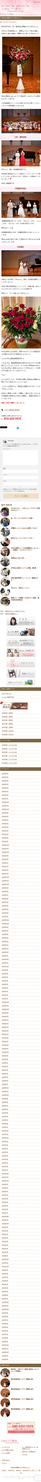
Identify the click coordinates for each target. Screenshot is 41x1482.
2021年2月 (5, 995)
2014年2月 (5, 1295)
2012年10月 (5, 1352)
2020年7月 (5, 1020)
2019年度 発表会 (7, 713)
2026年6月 (5, 780)
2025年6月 (5, 823)
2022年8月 (5, 930)
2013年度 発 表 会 (8, 734)
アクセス (24, 1454)
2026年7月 (5, 777)
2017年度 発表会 (7, 720)
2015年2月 (5, 1252)
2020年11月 (5, 1005)
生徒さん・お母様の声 (28, 1451)
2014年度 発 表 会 (8, 731)
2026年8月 (5, 773)
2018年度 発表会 (7, 716)
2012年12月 (5, 1345)
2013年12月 (5, 1302)
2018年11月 (5, 1091)
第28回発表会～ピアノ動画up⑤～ (22, 1379)
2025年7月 (5, 820)
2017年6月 (5, 1152)
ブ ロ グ (4, 1463)
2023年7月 (5, 895)
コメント (6, 449)
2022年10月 (5, 923)
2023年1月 (5, 916)
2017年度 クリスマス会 (9, 752)
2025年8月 (5, 816)
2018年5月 (5, 1113)
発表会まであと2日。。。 (20, 558)
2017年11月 (5, 1134)
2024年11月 (5, 848)
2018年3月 (5, 1120)
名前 (4, 468)
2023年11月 (5, 880)
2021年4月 (5, 988)
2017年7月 (5, 1148)
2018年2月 (5, 1123)
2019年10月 (5, 1052)
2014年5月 (5, 1284)
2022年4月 (5, 945)
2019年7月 (5, 1063)
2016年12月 (5, 1173)
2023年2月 (5, 913)
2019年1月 (5, 1084)
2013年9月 (5, 1313)
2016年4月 (5, 1202)
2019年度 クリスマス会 (9, 745)
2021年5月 (5, 984)
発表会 (17, 410)
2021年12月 (5, 959)
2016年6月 (5, 1195)
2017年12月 (5, 1130)
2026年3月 (5, 791)
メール (5, 475)
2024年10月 (5, 852)
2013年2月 (5, 1338)
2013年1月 (5, 1341)
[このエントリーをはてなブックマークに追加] (18, 427)
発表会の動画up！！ (11, 614)
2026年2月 (5, 795)
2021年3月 (5, 991)
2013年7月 (5, 1320)
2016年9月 (5, 1184)
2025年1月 (5, 841)
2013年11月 (5, 1306)
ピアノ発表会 (9, 410)
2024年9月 (5, 855)
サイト (5, 481)
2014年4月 (5, 1288)
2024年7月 (5, 863)
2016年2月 (5, 1209)
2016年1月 (5, 1213)
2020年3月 (5, 1034)
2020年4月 (5, 1030)
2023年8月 (5, 891)
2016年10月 (5, 1181)
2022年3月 (5, 948)
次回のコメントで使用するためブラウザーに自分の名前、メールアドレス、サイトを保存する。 (20, 490)
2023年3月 (5, 909)
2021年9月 (5, 970)
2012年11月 (5, 1348)
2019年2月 (5, 1080)
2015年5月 (5, 1241)
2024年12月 (5, 845)
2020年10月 (5, 1009)
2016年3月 (5, 1206)
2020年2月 (5, 1038)
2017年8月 (5, 1145)
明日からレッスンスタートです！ (22, 538)
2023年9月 (5, 888)
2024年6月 (5, 866)
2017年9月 (5, 1141)
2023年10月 (5, 884)
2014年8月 (5, 1273)
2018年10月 (5, 1095)
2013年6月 (5, 1323)
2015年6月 (5, 1238)
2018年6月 (5, 1109)
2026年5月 (5, 784)
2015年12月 (5, 1216)
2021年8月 (5, 973)
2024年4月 (5, 870)
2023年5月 (5, 902)
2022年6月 (5, 938)
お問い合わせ (6, 1460)
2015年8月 (5, 1231)
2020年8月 (5, 1016)
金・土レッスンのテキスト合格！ (22, 518)
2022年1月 (5, 955)
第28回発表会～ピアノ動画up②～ (22, 1409)
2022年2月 (5, 952)
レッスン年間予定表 (8, 697)
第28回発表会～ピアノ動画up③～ (22, 1399)
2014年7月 (5, 1277)
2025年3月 (5, 834)
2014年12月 (5, 1259)
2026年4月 (5, 788)
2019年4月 (5, 1073)
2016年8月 (5, 1188)
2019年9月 (5, 1055)
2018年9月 (5, 1098)
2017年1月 (5, 1170)
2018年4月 (5, 1116)
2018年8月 (5, 1102)
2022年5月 (5, 941)
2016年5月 (5, 1198)
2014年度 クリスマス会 (9, 763)
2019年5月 (5, 1070)
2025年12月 (5, 802)
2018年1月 (5, 1127)
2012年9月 (5, 1356)
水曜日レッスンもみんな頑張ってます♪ (24, 528)
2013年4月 (5, 1331)
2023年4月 (5, 905)
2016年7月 (5, 1191)
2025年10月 (5, 809)
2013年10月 (5, 1309)
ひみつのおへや (6, 693)
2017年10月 (5, 1138)
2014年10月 (5, 1266)
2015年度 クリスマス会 (9, 759)
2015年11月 (5, 1220)
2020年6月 (5, 1023)
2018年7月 (5, 1105)
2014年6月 (5, 1281)
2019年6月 (5, 1066)
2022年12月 (5, 920)
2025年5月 (5, 827)
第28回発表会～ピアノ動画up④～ (22, 1389)
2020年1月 (5, 1041)
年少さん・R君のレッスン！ (20, 588)
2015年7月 (5, 1234)
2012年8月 (5, 1359)
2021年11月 (5, 963)
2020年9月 (5, 1013)
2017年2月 (5, 1166)
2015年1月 (5, 1256)
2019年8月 (5, 1059)
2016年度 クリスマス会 (9, 756)
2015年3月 (5, 1248)
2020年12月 (5, 1002)
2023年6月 (5, 898)
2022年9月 (5, 927)
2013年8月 (5, 1316)
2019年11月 (5, 1048)
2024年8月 (5, 859)
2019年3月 (5, 1077)
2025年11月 (5, 805)
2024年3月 (5, 873)
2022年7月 (5, 934)
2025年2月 (5, 838)
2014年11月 (5, 1263)
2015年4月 (5, 1245)
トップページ (6, 1447)
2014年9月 (5, 1270)
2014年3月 (5, 1291)
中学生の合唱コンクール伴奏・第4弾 (23, 568)
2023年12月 (5, 877)
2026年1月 (5, 798)
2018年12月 (5, 1088)
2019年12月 (5, 1045)
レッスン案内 (6, 1453)
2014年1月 (5, 1298)
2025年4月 (5, 830)
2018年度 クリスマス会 (9, 748)
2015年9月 (5, 1227)
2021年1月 (5, 998)
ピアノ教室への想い (8, 1450)
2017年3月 (5, 1163)
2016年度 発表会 (7, 724)
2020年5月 (5, 1027)
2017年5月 (5, 1155)
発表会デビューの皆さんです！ (15, 611)
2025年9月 (5, 813)
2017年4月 (5, 1159)
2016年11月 (5, 1177)
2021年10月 (5, 966)
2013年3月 (5, 1334)
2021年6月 (5, 980)
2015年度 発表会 (7, 727)
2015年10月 (5, 1223)
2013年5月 (5, 1327)
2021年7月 (5, 977)
